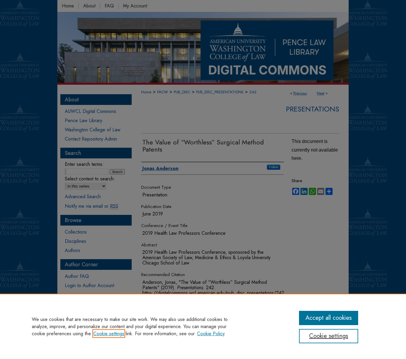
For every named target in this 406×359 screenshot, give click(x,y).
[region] (203, 326)
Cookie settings (108, 333)
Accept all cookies (329, 318)
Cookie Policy (211, 333)
